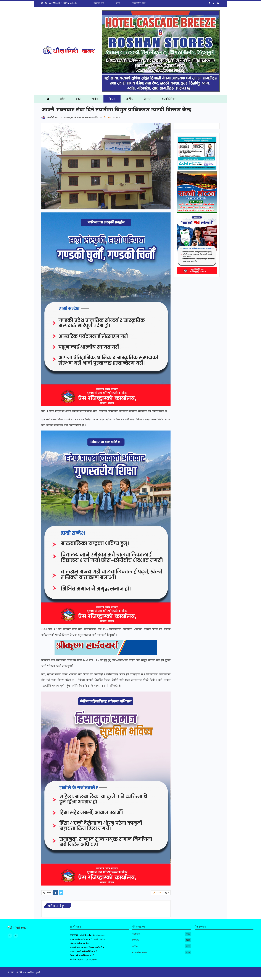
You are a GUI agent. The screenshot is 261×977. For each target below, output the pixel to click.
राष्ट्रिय (62, 98)
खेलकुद (147, 98)
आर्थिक (129, 98)
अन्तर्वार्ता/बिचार (168, 98)
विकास (112, 98)
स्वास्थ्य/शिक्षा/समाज (139, 952)
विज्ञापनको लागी (99, 3)
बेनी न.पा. (135, 940)
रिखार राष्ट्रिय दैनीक (138, 3)
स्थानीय (94, 98)
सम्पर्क (118, 3)
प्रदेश (78, 98)
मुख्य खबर (136, 933)
